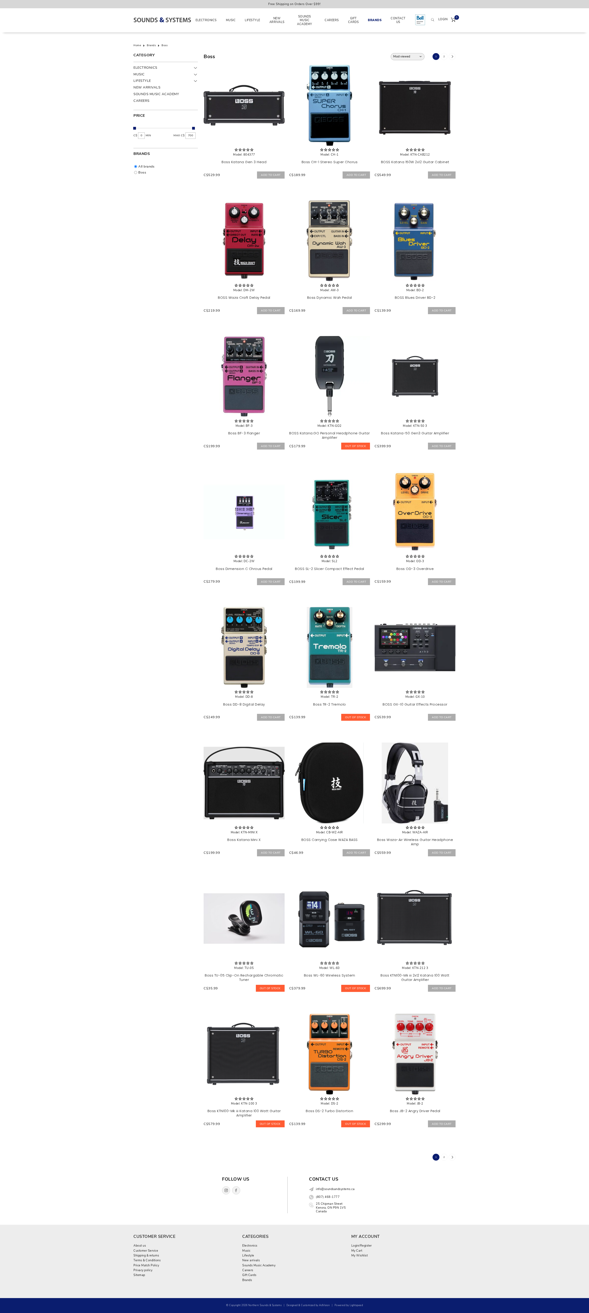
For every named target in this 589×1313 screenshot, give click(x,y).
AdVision (324, 1305)
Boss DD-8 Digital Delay (244, 704)
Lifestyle (252, 20)
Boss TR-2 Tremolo (329, 704)
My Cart (356, 1251)
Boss (164, 45)
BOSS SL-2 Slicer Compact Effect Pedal (329, 569)
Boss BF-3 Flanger (244, 433)
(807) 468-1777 (328, 1197)
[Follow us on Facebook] (236, 1190)
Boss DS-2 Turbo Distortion (329, 1111)
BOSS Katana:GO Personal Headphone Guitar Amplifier (329, 435)
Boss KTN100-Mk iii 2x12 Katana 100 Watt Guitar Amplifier (415, 977)
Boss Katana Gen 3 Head (244, 162)
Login (443, 19)
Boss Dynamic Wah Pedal (329, 297)
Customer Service (145, 1251)
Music (231, 20)
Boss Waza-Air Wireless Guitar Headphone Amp (415, 841)
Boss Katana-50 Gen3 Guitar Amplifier (415, 433)
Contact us (398, 20)
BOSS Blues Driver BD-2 (415, 297)
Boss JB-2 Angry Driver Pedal (415, 1111)
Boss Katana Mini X (244, 839)
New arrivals (277, 20)
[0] (453, 20)
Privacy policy (142, 1270)
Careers (332, 20)
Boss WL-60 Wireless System (329, 975)
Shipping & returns (146, 1255)
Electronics (206, 20)
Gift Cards (353, 20)
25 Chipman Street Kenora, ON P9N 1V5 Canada (331, 1207)
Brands (374, 20)
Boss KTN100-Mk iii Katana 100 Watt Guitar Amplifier (244, 1113)
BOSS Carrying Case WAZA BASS (329, 839)
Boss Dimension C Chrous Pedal (244, 569)
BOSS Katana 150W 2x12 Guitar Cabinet (415, 162)
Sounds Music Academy (304, 20)
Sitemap (139, 1275)
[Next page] (452, 56)
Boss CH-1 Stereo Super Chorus (330, 162)
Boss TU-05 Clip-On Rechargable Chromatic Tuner (244, 977)
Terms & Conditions (147, 1260)
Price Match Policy (146, 1265)
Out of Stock (355, 446)
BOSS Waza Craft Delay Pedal (244, 297)
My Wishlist (359, 1255)
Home (137, 45)
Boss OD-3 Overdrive (415, 569)
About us (139, 1245)
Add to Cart (271, 175)
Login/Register (361, 1245)
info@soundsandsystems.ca (335, 1189)
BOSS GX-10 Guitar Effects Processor (415, 704)
